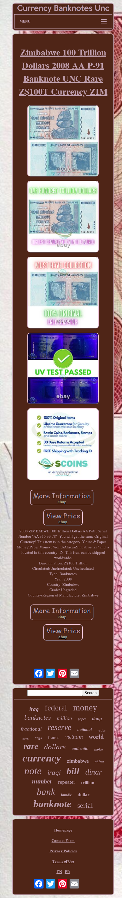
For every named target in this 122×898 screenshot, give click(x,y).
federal (56, 707)
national (84, 729)
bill (73, 771)
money (85, 707)
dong (97, 718)
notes (26, 738)
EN (59, 871)
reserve (59, 727)
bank (46, 791)
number (42, 781)
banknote (52, 804)
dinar (93, 772)
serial (85, 805)
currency (42, 758)
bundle (66, 795)
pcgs (38, 737)
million (64, 718)
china (99, 761)
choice (98, 749)
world (96, 736)
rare (30, 746)
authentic (80, 748)
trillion (87, 782)
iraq (34, 709)
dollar (83, 794)
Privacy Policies (63, 850)
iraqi (54, 772)
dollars (55, 747)
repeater (66, 782)
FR (67, 871)
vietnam (74, 737)
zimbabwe (78, 761)
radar (101, 730)
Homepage (63, 830)
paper (82, 719)
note (32, 770)
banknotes (37, 717)
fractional (31, 729)
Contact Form (63, 840)
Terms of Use (63, 861)
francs (53, 737)
